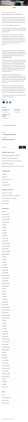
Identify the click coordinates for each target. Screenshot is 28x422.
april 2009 (4, 233)
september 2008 (6, 251)
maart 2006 (4, 331)
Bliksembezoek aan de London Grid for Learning (13, 166)
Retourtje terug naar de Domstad (9, 158)
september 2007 (6, 283)
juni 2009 (4, 227)
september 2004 (6, 373)
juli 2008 (4, 256)
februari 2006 (5, 333)
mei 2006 (4, 325)
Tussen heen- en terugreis (13, 195)
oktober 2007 (5, 280)
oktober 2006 (5, 312)
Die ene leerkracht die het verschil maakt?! (11, 160)
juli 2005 (4, 352)
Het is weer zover (5, 109)
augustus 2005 (5, 349)
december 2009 (5, 217)
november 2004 (5, 368)
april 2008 (4, 264)
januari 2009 (5, 241)
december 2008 (5, 243)
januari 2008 (5, 272)
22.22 (10, 193)
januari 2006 (5, 336)
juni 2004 (4, 381)
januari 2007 (5, 304)
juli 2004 (4, 379)
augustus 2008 (5, 254)
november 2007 (5, 278)
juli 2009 (4, 225)
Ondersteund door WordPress (8, 418)
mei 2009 (4, 230)
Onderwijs (4, 182)
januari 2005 (5, 363)
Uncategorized (5, 184)
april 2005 (4, 355)
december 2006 (5, 307)
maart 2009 (4, 235)
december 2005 (5, 339)
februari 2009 (5, 238)
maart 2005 (4, 357)
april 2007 (4, 296)
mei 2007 (4, 294)
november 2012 (5, 214)
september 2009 (6, 219)
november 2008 (5, 246)
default (3, 174)
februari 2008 (5, 270)
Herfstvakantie (17, 109)
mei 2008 (4, 262)
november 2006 (5, 310)
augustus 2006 (5, 317)
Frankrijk (4, 176)
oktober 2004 (5, 371)
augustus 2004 (5, 376)
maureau (13, 12)
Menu (14, 7)
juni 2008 (4, 259)
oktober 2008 (5, 248)
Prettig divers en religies (7, 163)
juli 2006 (4, 320)
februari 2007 (5, 302)
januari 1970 (5, 387)
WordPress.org (5, 403)
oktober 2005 (5, 344)
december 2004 (5, 365)
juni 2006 (4, 323)
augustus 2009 (5, 222)
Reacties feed (5, 400)
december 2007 (5, 275)
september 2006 (6, 315)
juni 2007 (4, 291)
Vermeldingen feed (6, 397)
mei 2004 (4, 384)
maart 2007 (4, 299)
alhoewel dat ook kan (7, 57)
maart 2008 (4, 267)
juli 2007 (4, 288)
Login (3, 395)
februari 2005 (5, 360)
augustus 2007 (5, 286)
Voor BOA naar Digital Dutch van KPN (10, 155)
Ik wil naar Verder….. (6, 179)
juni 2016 (4, 211)
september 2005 (6, 347)
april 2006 (4, 328)
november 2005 (5, 341)
